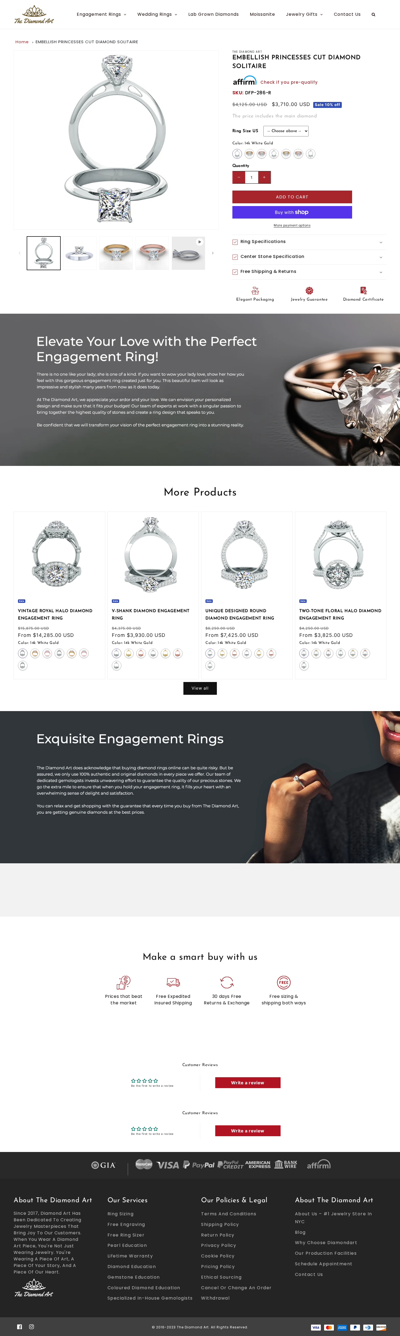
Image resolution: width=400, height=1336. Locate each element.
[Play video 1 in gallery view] (188, 253)
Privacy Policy (218, 1245)
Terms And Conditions (228, 1214)
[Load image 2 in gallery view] (80, 253)
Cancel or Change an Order (236, 1288)
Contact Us (309, 1274)
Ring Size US (245, 131)
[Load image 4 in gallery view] (152, 253)
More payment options (292, 225)
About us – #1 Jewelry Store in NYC (333, 1218)
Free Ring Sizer (126, 1235)
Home (22, 42)
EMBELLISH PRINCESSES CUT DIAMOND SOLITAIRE (87, 42)
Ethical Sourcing (221, 1277)
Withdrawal (215, 1298)
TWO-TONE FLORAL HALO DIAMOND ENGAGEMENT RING (340, 615)
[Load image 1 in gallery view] (43, 253)
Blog (300, 1232)
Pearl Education (127, 1245)
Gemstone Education (133, 1277)
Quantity (240, 166)
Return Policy (218, 1235)
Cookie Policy (218, 1256)
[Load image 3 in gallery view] (116, 253)
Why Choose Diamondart (326, 1243)
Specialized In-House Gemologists (150, 1298)
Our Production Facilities (326, 1253)
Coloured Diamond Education (143, 1288)
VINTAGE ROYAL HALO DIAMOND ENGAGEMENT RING (55, 615)
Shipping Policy (220, 1224)
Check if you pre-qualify (289, 82)
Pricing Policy (218, 1266)
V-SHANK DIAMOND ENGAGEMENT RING (151, 615)
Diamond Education (131, 1266)
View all (200, 688)
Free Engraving (126, 1224)
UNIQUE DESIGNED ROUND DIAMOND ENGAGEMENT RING (239, 615)
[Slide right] (213, 253)
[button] (309, 242)
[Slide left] (20, 253)
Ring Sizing (120, 1214)
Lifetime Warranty (130, 1256)
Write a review (247, 1082)
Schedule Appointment (324, 1264)
